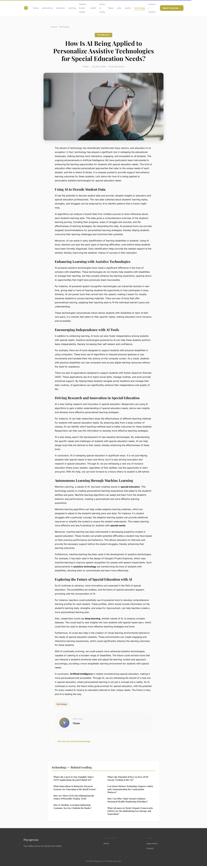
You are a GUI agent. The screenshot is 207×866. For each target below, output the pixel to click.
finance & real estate (82, 8)
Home (36, 8)
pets (119, 8)
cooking (72, 8)
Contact (150, 848)
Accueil (54, 27)
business (60, 8)
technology (139, 8)
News (111, 8)
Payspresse (31, 840)
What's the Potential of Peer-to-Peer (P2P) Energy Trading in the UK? (127, 778)
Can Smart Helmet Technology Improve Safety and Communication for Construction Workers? (130, 789)
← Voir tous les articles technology (72, 741)
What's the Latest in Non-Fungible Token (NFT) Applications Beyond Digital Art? (74, 778)
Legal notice (152, 843)
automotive (47, 8)
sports (128, 8)
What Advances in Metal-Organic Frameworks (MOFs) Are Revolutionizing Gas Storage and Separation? (130, 811)
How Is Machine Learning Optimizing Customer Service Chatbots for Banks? (72, 806)
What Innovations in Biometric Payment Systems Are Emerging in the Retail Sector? (75, 788)
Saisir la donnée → (172, 8)
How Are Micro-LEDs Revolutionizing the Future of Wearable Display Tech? (74, 797)
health (93, 8)
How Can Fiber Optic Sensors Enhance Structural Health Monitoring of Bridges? (127, 800)
